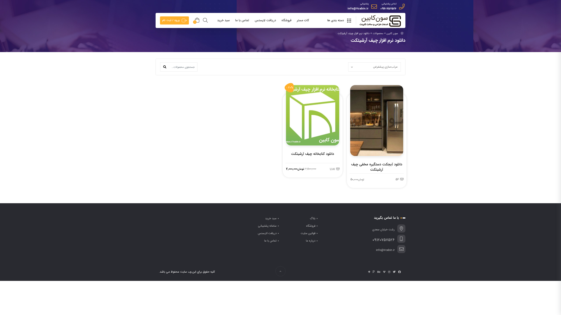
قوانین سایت (308, 233)
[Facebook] (399, 272)
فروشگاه (286, 20)
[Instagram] (389, 272)
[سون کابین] (380, 21)
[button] (164, 67)
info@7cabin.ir (358, 8)
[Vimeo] (384, 272)
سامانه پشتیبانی (267, 226)
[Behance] (379, 272)
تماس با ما (242, 20)
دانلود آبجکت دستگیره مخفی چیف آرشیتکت (376, 167)
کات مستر (303, 20)
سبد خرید (223, 20)
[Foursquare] (373, 272)
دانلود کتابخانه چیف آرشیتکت (312, 154)
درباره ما (310, 240)
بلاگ (312, 218)
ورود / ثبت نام (171, 20)
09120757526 (388, 8)
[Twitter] (394, 272)
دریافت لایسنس (265, 20)
